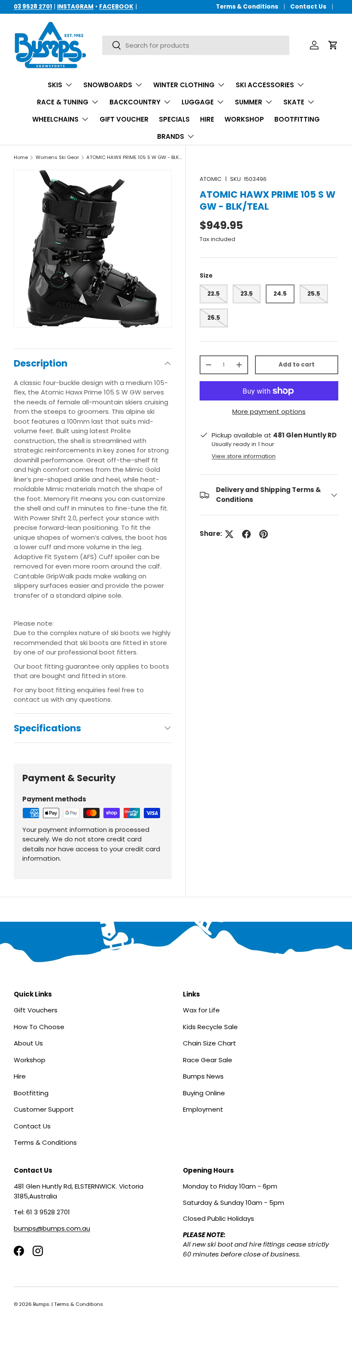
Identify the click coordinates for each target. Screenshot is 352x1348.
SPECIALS (174, 119)
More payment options (269, 411)
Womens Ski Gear (57, 157)
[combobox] (195, 45)
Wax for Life (201, 1010)
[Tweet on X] (229, 534)
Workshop (30, 1059)
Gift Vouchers (36, 1010)
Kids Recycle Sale (210, 1026)
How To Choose (39, 1026)
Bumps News (203, 1076)
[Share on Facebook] (246, 534)
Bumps (41, 1304)
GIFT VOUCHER (124, 119)
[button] (333, 45)
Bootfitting (31, 1092)
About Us (28, 1043)
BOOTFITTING (297, 119)
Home (21, 157)
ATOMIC (211, 179)
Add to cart (297, 365)
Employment (203, 1109)
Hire (20, 1076)
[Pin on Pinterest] (263, 534)
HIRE (207, 119)
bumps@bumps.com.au (52, 1228)
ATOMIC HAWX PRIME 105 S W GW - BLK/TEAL (134, 157)
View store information (244, 456)
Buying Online (204, 1092)
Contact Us (308, 7)
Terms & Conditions (247, 7)
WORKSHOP (244, 119)
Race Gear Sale (207, 1059)
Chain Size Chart (209, 1043)
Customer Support (44, 1109)
